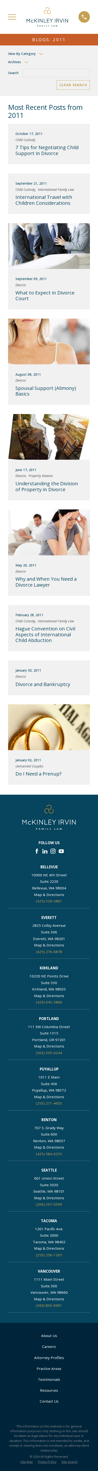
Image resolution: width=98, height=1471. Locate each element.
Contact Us (49, 1401)
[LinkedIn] (44, 851)
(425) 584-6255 (49, 1153)
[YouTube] (61, 851)
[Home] (47, 17)
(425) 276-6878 (49, 951)
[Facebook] (36, 851)
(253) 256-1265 (49, 1255)
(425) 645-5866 (49, 1002)
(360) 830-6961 (49, 1305)
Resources (49, 1390)
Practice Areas (49, 1368)
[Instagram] (52, 851)
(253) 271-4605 (49, 1103)
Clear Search (73, 85)
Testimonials (49, 1379)
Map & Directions (49, 894)
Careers (49, 1346)
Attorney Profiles (49, 1357)
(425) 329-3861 (49, 901)
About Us (49, 1335)
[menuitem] (26, 1462)
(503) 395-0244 (49, 1052)
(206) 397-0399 (49, 1204)
